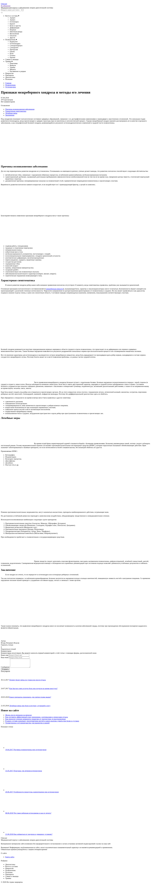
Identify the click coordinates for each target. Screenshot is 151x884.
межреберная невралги (54, 289)
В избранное (5, 6)
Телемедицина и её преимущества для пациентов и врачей (27, 723)
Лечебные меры (11, 113)
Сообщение (5, 667)
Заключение (9, 115)
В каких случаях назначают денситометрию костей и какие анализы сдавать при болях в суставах (42, 721)
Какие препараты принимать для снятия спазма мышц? (30, 697)
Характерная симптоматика (15, 111)
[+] (4, 647)
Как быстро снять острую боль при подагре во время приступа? (33, 688)
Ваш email (4, 657)
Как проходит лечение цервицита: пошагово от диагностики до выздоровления (35, 719)
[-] (3, 647)
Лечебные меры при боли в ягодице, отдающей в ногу (29, 706)
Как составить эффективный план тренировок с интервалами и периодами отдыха (36, 717)
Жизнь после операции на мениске (18, 715)
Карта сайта (9, 857)
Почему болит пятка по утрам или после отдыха (27, 680)
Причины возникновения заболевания (19, 109)
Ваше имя (4, 655)
